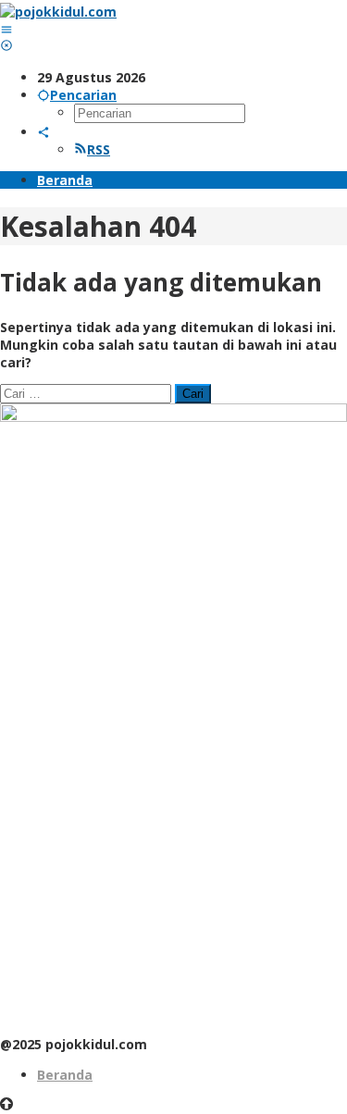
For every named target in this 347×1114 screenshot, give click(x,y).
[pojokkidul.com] (58, 11)
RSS (98, 149)
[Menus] (6, 29)
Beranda (65, 1074)
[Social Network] (43, 132)
